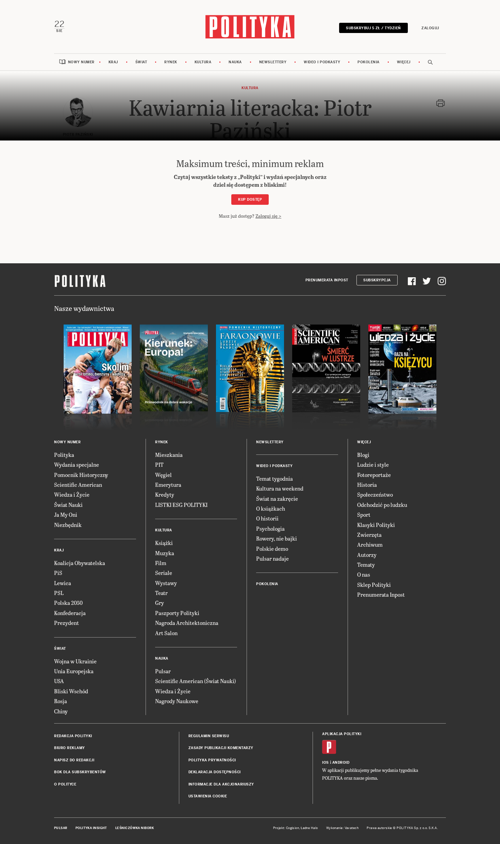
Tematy (366, 564)
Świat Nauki (68, 505)
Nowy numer (81, 62)
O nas (363, 574)
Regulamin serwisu (208, 736)
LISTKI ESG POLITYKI (181, 505)
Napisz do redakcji (74, 760)
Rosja (60, 701)
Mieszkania (169, 455)
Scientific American (78, 485)
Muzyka (164, 553)
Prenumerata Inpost (326, 280)
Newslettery (273, 62)
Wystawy (166, 583)
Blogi (363, 455)
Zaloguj (430, 28)
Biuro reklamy (69, 748)
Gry (159, 603)
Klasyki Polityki (376, 525)
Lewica (62, 583)
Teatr (161, 593)
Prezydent (66, 623)
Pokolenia (368, 62)
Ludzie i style (373, 464)
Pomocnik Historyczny (81, 475)
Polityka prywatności (212, 760)
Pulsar (163, 671)
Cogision (292, 828)
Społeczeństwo (375, 494)
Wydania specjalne (76, 464)
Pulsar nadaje (272, 558)
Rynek (170, 62)
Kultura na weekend (279, 488)
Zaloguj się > (268, 216)
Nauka (235, 62)
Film (160, 563)
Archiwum (370, 544)
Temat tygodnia (274, 478)
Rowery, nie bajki (276, 538)
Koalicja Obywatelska (79, 563)
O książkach (270, 508)
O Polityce (65, 784)
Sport (363, 514)
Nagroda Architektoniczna (186, 623)
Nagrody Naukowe (176, 701)
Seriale (163, 573)
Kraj (113, 62)
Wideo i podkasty (322, 62)
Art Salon (166, 633)
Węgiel (163, 475)
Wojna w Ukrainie (75, 661)
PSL (59, 593)
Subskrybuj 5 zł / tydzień (373, 28)
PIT (159, 464)
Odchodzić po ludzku (382, 505)
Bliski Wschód (71, 691)
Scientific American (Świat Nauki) (195, 681)
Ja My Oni (65, 514)
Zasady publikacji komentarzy (220, 748)
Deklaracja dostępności (214, 772)
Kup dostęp (250, 199)
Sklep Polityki (374, 585)
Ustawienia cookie (207, 796)
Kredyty (164, 494)
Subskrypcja (377, 280)
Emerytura (168, 485)
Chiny (61, 711)
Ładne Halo (309, 828)
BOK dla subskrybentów (80, 772)
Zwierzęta (369, 535)
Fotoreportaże (374, 475)
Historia (367, 485)
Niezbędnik (68, 525)
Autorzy (367, 555)
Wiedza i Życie (71, 494)
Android (341, 762)
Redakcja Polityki (73, 736)
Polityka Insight (91, 828)
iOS (325, 762)
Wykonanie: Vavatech (342, 828)
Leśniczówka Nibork (134, 828)
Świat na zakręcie (277, 498)
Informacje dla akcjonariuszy (221, 784)
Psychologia (270, 528)
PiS (58, 573)
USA (59, 681)
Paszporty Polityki (177, 613)
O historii (267, 518)
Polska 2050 (68, 603)
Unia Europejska (74, 671)
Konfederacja (70, 613)
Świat (141, 62)
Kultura (203, 62)
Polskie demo (272, 548)
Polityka (64, 455)
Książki (164, 543)
